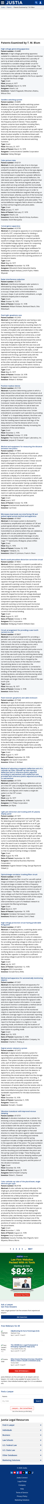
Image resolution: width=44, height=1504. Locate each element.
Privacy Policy (22, 1496)
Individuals (7, 1430)
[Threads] (23, 1472)
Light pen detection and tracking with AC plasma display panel (20, 813)
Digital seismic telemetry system (14, 1048)
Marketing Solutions (11, 1460)
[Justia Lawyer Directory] (32, 1472)
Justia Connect (22, 1478)
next (30, 1249)
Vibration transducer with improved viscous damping (18, 1112)
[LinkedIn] (11, 1472)
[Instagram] (20, 1472)
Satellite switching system (11, 100)
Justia (3, 7)
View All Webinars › (22, 1371)
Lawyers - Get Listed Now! (22, 1408)
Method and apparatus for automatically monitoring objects (22, 979)
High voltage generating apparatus (15, 49)
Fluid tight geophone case (11, 315)
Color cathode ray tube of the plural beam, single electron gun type (20, 1182)
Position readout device (10, 386)
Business (6, 1435)
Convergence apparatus (10, 226)
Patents (9, 7)
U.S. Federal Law (9, 1445)
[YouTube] (14, 1472)
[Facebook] (17, 1472)
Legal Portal (22, 1481)
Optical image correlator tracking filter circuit (19, 874)
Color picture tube (8, 160)
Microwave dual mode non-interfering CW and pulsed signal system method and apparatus (19, 515)
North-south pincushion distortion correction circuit (22, 559)
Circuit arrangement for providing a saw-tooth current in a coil (19, 631)
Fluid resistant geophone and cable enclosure (19, 698)
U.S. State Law (8, 1450)
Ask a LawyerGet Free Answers (9, 1305)
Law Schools (7, 1440)
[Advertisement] (22, 24)
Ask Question (22, 1317)
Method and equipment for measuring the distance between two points (21, 447)
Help (22, 1489)
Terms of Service (22, 1492)
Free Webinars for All (10, 1326)
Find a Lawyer (7, 1391)
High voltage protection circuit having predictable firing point (21, 924)
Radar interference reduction (13, 279)
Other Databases (9, 1455)
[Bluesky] (26, 1472)
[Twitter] (29, 1472)
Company (22, 1485)
